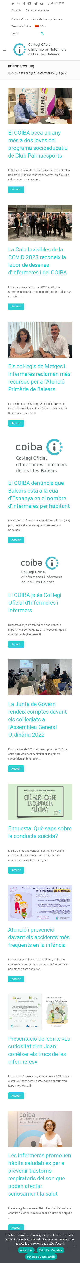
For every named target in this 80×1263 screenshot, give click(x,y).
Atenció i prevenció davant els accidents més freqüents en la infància (39, 937)
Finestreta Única (21, 26)
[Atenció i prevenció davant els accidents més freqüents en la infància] (40, 903)
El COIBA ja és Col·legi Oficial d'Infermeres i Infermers (34, 603)
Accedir (16, 189)
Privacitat (16, 10)
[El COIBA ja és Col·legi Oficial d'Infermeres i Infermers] (40, 570)
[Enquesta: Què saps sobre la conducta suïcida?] (40, 802)
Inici (11, 73)
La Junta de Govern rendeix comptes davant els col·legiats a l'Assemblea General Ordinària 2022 (37, 719)
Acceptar (26, 1250)
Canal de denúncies (37, 10)
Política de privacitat (41, 1256)
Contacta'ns (18, 19)
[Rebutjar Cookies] (75, 1246)
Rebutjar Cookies (50, 1250)
